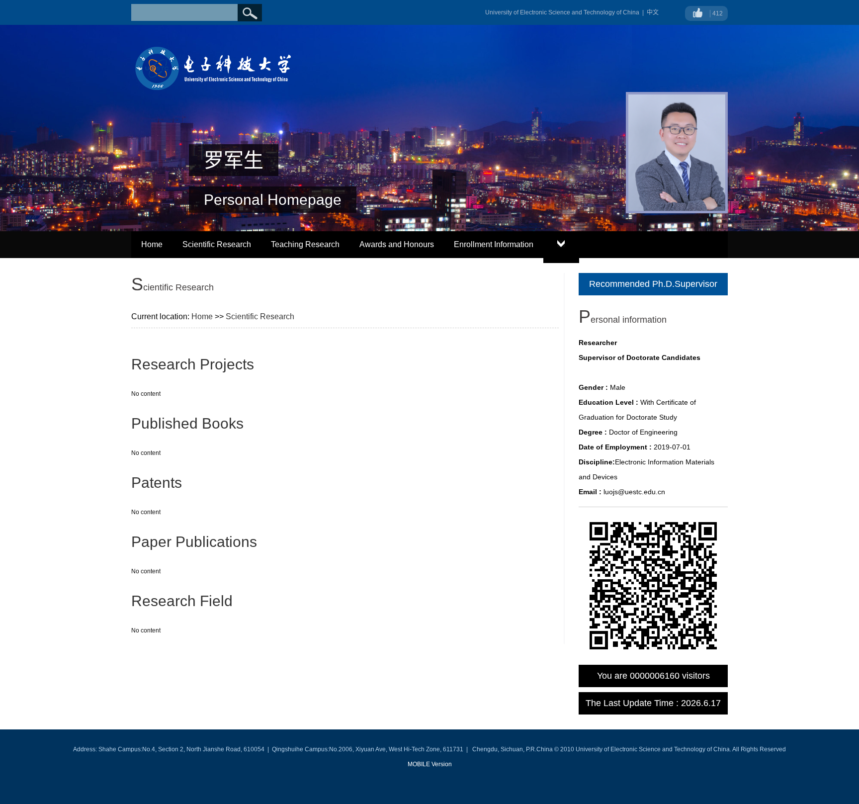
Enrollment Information (493, 244)
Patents (156, 482)
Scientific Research (216, 244)
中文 (653, 12)
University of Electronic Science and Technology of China (562, 12)
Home (152, 244)
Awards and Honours (396, 244)
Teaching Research (305, 244)
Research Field (182, 601)
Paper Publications (194, 542)
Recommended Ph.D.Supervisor (653, 284)
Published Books (187, 423)
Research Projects (192, 364)
